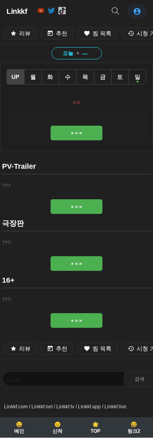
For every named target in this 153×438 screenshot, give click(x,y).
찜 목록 (102, 33)
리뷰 (25, 33)
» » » (76, 133)
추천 (61, 33)
